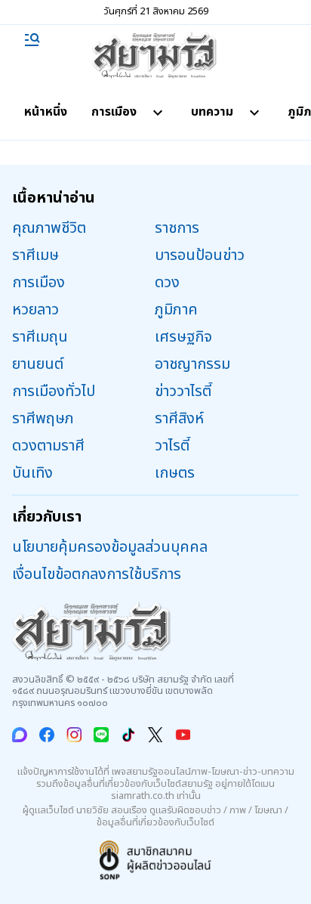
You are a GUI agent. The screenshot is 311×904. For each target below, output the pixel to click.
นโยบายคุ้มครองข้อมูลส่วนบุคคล (110, 547)
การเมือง (114, 112)
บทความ (212, 112)
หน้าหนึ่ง (45, 112)
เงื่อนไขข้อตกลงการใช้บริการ (96, 574)
